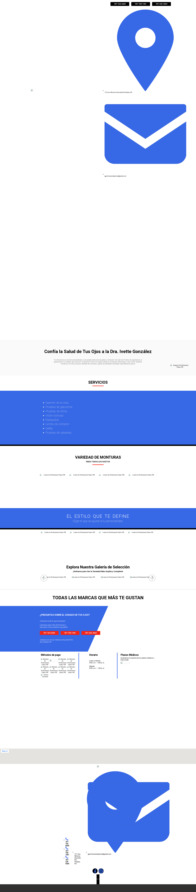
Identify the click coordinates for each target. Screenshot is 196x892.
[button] (44, 578)
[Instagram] (101, 870)
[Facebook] (95, 870)
